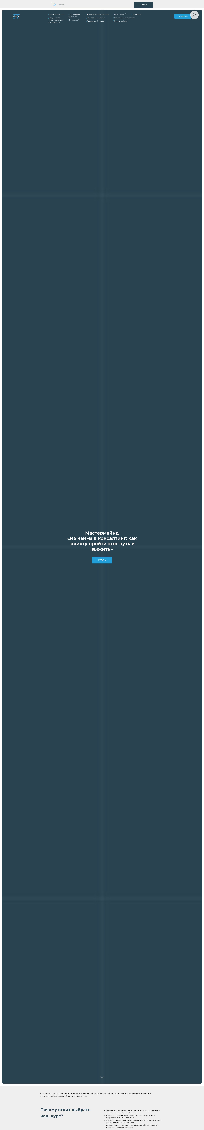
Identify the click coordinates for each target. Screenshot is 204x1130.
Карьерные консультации (124, 18)
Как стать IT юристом (95, 18)
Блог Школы (120, 14)
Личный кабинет (120, 21)
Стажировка (136, 14)
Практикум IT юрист (95, 21)
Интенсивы (74, 20)
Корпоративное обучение (97, 14)
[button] (182, 16)
